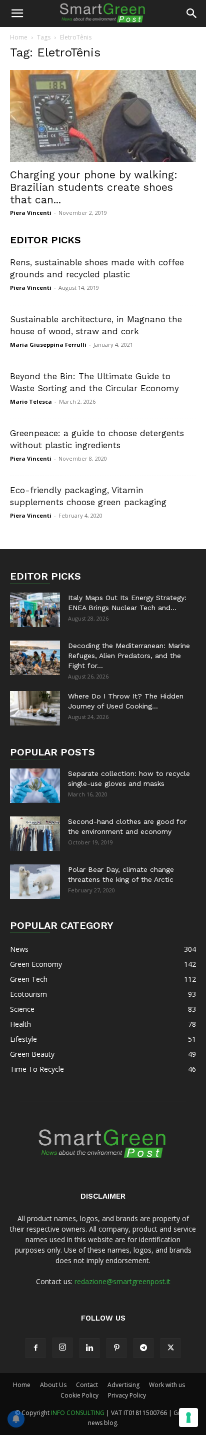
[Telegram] (144, 1348)
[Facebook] (36, 1348)
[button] (17, 13)
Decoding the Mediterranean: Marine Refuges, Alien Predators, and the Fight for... (129, 656)
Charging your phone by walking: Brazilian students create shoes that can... (94, 187)
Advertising (124, 1385)
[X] (170, 1348)
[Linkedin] (90, 1348)
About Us (53, 1385)
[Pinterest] (116, 1348)
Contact (87, 1385)
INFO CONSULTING (77, 1413)
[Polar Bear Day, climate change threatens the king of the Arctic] (35, 881)
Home (19, 37)
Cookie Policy (79, 1395)
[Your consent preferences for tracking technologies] (188, 1417)
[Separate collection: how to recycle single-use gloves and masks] (35, 785)
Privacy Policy (127, 1395)
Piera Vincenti (31, 212)
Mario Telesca (31, 401)
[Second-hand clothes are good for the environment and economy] (35, 833)
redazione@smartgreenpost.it (122, 1281)
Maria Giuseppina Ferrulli (48, 344)
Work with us (167, 1385)
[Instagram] (62, 1348)
